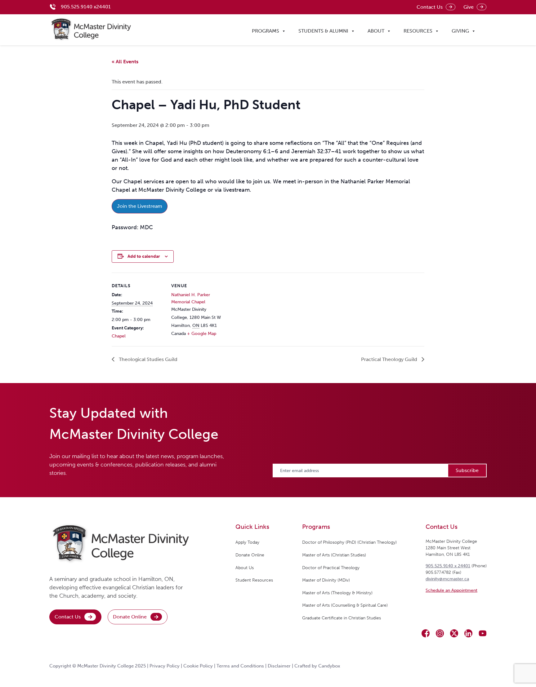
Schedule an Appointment (451, 590)
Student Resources (254, 580)
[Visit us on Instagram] (440, 633)
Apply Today (247, 542)
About (376, 31)
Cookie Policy (198, 666)
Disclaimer (279, 666)
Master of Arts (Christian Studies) (334, 555)
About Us (244, 567)
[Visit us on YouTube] (483, 633)
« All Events (125, 62)
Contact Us (430, 7)
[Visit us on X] (454, 633)
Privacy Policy (165, 666)
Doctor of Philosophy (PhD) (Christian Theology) (349, 542)
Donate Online (130, 617)
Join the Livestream (139, 206)
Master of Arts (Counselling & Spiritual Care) (345, 605)
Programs (265, 31)
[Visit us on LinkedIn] (468, 633)
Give (468, 7)
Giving (460, 31)
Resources (418, 31)
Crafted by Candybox (317, 666)
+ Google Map (201, 333)
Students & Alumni (323, 31)
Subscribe (467, 470)
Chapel (119, 336)
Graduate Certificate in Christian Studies (341, 618)
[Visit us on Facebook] (426, 633)
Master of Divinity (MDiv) (326, 580)
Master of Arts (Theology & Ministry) (337, 593)
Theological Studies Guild (147, 359)
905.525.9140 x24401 (86, 7)
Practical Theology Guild (389, 359)
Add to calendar (143, 256)
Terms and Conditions (240, 666)
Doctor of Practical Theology (331, 567)
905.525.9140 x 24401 (448, 566)
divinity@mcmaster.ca (447, 579)
